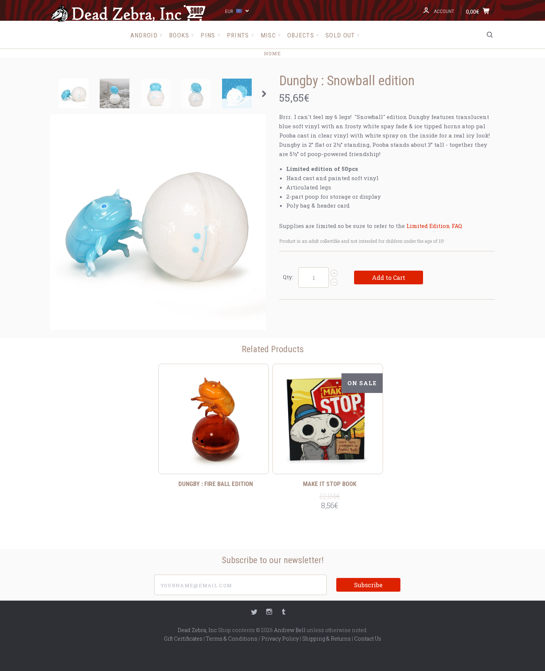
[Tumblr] (284, 612)
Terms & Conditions (231, 638)
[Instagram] (269, 612)
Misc (268, 35)
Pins (208, 35)
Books (179, 35)
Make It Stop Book (329, 483)
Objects (300, 35)
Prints (238, 35)
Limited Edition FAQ (434, 225)
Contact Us (367, 638)
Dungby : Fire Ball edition (215, 483)
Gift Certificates (183, 638)
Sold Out (340, 35)
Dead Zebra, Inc (197, 630)
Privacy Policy (280, 638)
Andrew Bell (289, 630)
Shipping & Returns (326, 638)
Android (144, 35)
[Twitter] (254, 612)
